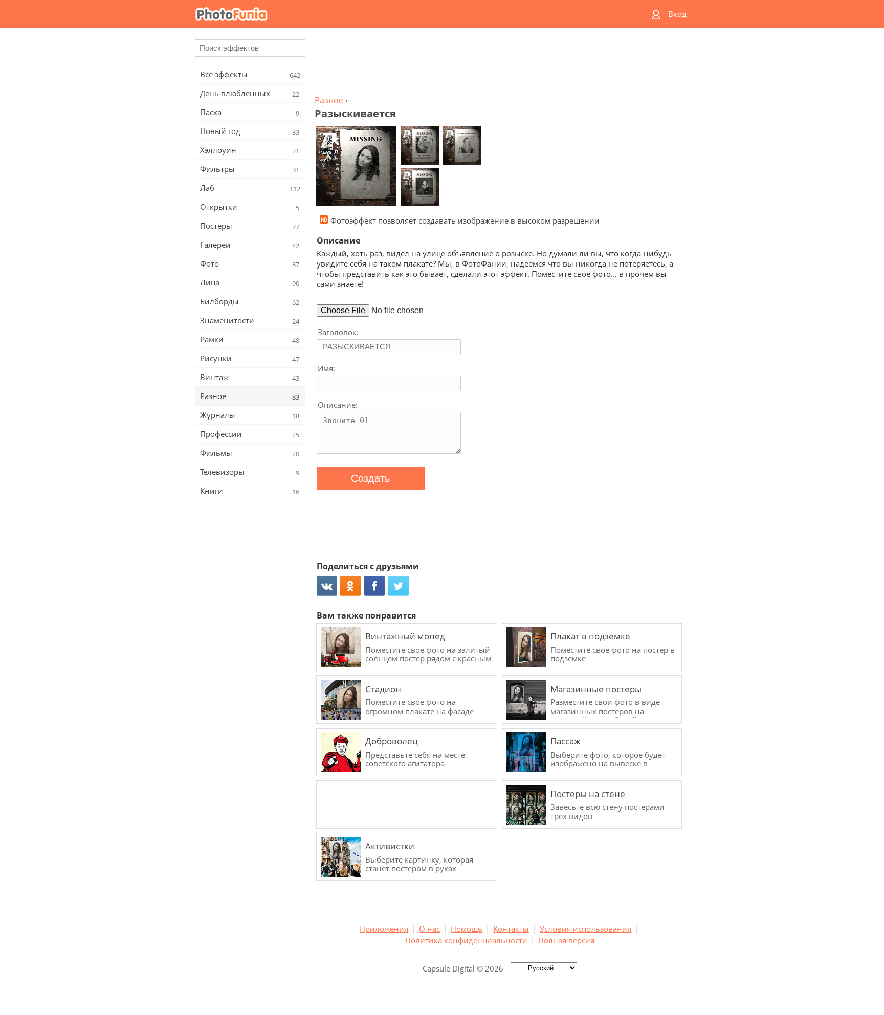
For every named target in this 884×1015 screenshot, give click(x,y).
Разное (329, 100)
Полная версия (566, 940)
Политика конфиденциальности (466, 940)
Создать (370, 478)
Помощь (466, 928)
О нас (429, 928)
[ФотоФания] (402, 14)
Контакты (511, 928)
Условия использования (585, 928)
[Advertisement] (500, 64)
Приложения (384, 928)
